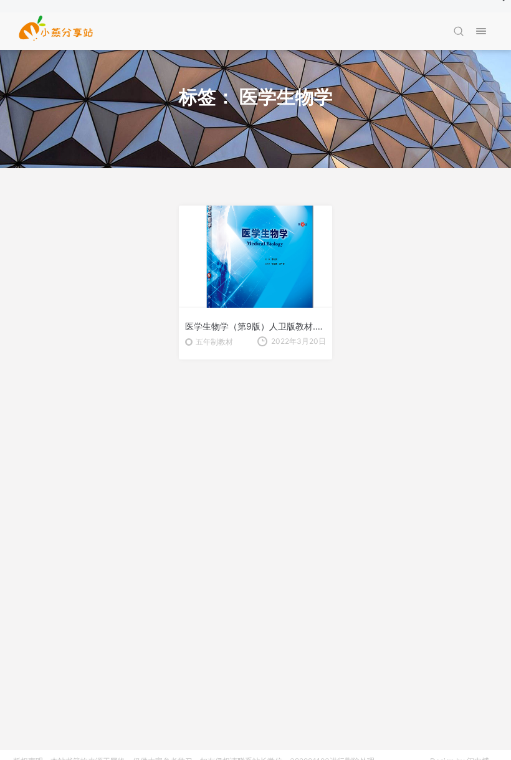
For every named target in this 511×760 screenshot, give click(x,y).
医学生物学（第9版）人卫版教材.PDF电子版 (255, 326)
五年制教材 (214, 341)
